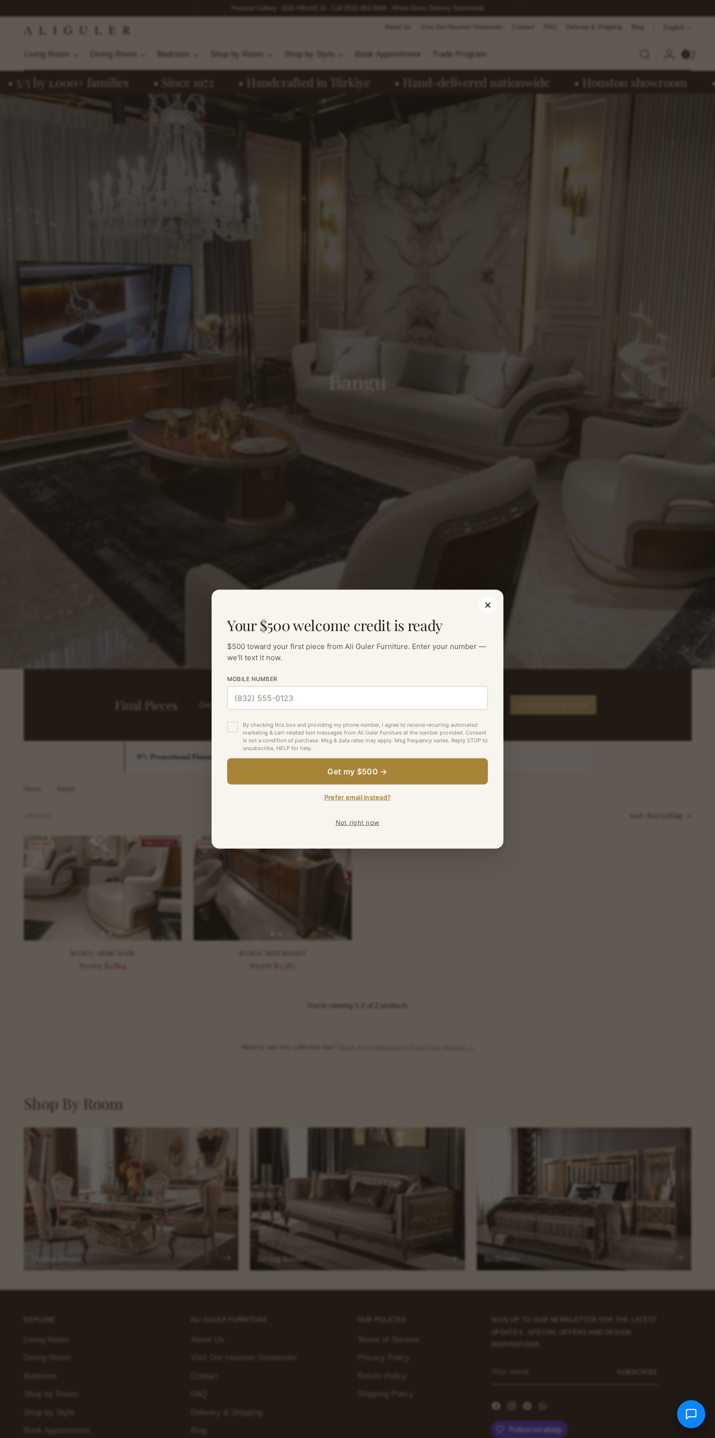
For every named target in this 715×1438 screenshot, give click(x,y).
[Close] (488, 605)
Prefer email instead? (357, 797)
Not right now (357, 822)
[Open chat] (691, 1414)
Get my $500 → (357, 771)
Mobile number (252, 679)
